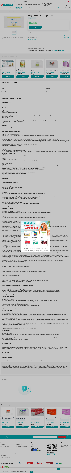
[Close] (48, 222)
